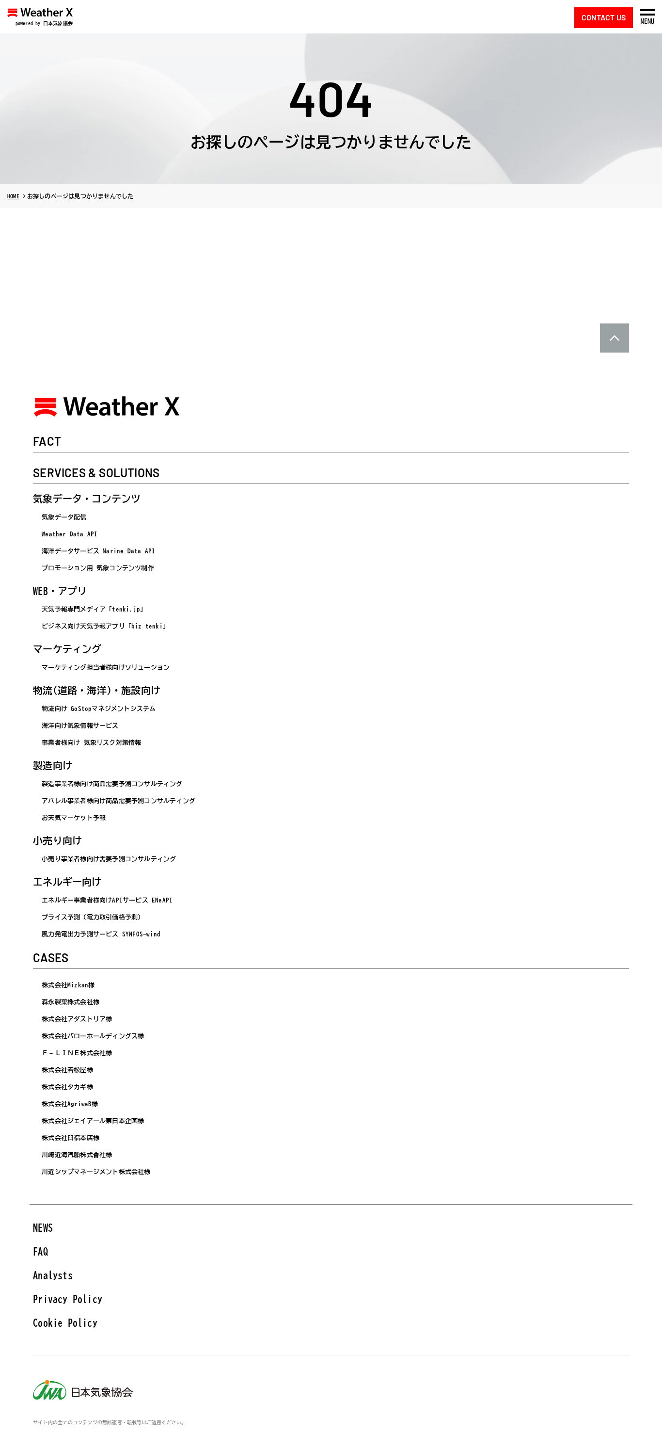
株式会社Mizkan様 (68, 985)
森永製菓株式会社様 (70, 1002)
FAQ (40, 1251)
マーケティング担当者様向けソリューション (106, 667)
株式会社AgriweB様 (70, 1104)
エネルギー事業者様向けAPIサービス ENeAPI (107, 900)
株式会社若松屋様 (67, 1070)
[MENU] (647, 12)
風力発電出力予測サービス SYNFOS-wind (101, 934)
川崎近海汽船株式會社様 (77, 1155)
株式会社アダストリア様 (77, 1019)
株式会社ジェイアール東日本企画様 (93, 1121)
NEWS (43, 1227)
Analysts (53, 1275)
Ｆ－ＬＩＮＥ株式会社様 (77, 1053)
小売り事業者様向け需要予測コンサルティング (109, 859)
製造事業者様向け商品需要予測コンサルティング (112, 784)
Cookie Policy (65, 1322)
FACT (47, 441)
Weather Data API (69, 534)
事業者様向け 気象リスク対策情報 (91, 743)
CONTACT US (604, 17)
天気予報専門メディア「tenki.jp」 (94, 609)
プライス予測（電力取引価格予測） (93, 917)
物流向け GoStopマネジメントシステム (99, 709)
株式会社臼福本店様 (70, 1138)
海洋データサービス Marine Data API (98, 551)
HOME (13, 196)
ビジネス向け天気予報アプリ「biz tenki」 (105, 626)
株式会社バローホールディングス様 (93, 1036)
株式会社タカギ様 (67, 1087)
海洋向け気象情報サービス (80, 726)
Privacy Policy (67, 1299)
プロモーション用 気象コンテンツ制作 (98, 568)
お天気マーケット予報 (74, 818)
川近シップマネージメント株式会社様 (96, 1172)
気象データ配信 (64, 517)
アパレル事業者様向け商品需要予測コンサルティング (118, 801)
